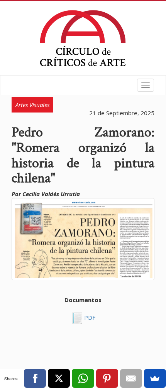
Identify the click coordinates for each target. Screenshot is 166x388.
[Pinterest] (107, 378)
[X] (59, 378)
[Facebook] (35, 378)
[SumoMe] (155, 378)
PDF (89, 317)
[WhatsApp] (83, 378)
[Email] (131, 378)
